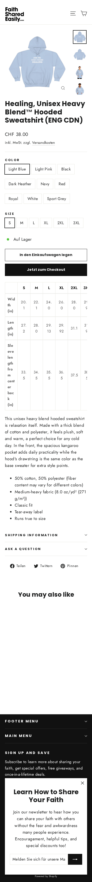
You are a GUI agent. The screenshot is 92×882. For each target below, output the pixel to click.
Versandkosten (43, 142)
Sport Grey (56, 199)
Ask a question (23, 549)
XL (46, 223)
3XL (76, 223)
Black (66, 169)
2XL (60, 223)
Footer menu (22, 721)
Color (12, 160)
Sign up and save (27, 752)
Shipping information (31, 535)
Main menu (18, 735)
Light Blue (17, 169)
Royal (13, 199)
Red (62, 184)
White (32, 199)
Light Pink (43, 169)
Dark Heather (20, 184)
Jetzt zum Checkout (46, 269)
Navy (45, 184)
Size (9, 214)
